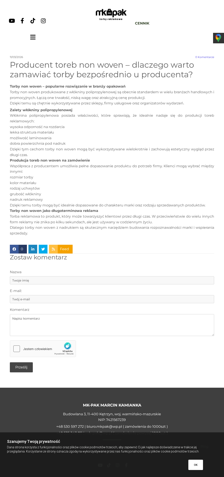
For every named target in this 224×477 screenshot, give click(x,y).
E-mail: (16, 291)
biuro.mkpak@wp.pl (104, 426)
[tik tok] (32, 20)
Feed (64, 249)
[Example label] (11, 20)
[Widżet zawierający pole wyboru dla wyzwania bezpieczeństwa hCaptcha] (43, 348)
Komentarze (204, 57)
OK (196, 464)
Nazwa (15, 272)
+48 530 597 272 (70, 426)
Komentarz (19, 310)
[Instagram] (43, 20)
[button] (33, 37)
